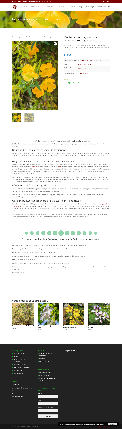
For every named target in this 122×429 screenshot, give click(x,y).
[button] (55, 43)
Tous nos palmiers (19, 353)
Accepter (112, 424)
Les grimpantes (21, 37)
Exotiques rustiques (20, 364)
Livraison (42, 359)
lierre (59, 167)
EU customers (101, 7)
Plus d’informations (100, 424)
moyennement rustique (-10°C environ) (89, 60)
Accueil (24, 7)
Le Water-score (18, 373)
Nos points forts (44, 361)
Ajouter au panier (75, 82)
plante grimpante (83, 73)
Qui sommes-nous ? (45, 372)
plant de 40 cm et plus (84, 69)
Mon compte (90, 7)
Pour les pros (18, 370)
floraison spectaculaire (85, 64)
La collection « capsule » (21, 367)
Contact (72, 7)
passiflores (34, 167)
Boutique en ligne (35, 7)
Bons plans (49, 7)
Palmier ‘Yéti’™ (18, 356)
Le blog (79, 7)
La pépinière (61, 7)
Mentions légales (44, 375)
